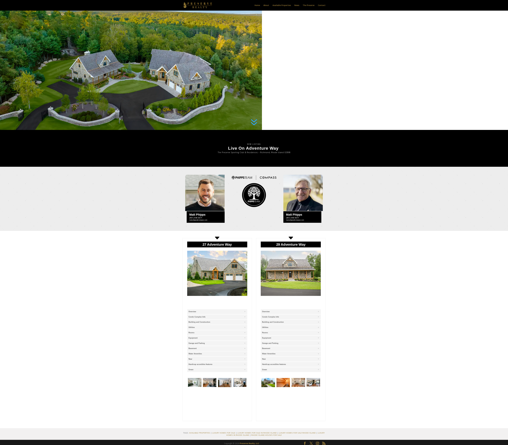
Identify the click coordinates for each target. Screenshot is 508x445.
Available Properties (282, 5)
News (296, 5)
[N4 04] (313, 385)
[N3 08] (209, 397)
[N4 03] (298, 386)
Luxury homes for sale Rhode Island (297, 433)
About (266, 5)
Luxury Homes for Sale (223, 433)
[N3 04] (239, 386)
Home (257, 5)
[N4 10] (268, 408)
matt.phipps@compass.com (198, 220)
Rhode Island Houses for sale (266, 435)
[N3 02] (209, 386)
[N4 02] (283, 386)
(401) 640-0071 (195, 217)
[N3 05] (194, 397)
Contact (321, 5)
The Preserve (308, 5)
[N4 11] (283, 407)
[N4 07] (298, 397)
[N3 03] (225, 386)
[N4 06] (283, 397)
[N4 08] (313, 397)
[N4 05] (268, 397)
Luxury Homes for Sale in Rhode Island (257, 433)
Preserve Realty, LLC (249, 443)
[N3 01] (194, 386)
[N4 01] (268, 386)
